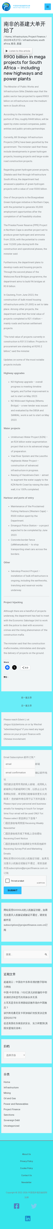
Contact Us (26, 1175)
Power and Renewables (16, 1103)
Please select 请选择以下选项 (20, 818)
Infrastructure (20, 36)
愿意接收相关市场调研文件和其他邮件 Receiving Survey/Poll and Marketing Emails (25, 848)
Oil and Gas (10, 1098)
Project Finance (36, 36)
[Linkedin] (28, 1218)
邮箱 (37, 764)
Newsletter (26, 1182)
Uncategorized (11, 1125)
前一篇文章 (26, 697)
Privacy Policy (26, 1161)
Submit (13, 890)
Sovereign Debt (12, 1120)
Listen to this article (19, 50)
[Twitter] (34, 1206)
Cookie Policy (26, 1168)
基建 (19, 43)
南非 (13, 43)
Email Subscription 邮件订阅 (19, 757)
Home (8, 36)
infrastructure (30, 40)
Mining (7, 1092)
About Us (26, 1154)
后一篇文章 (26, 705)
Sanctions (9, 1114)
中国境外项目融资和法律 (21, 6)
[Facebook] (16, 1206)
